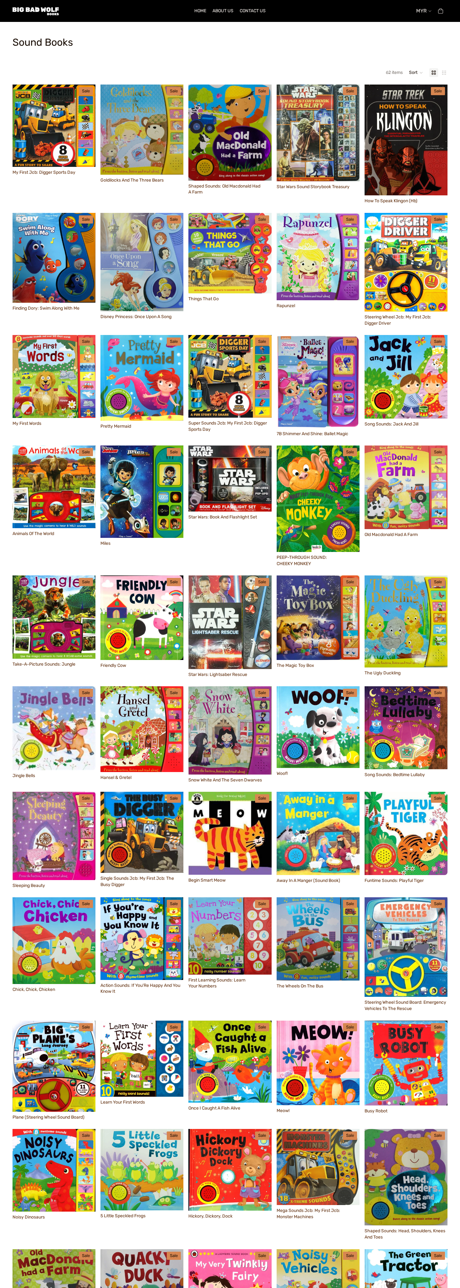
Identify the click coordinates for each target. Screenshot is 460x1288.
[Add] (85, 157)
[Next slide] (350, 133)
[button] (416, 73)
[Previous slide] (286, 133)
